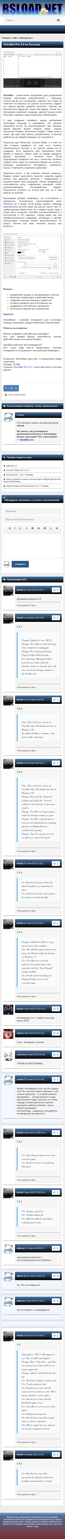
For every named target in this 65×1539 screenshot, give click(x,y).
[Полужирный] (9, 528)
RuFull (20, 590)
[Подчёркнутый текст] (20, 528)
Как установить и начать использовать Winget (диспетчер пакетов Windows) (32, 480)
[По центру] (39, 528)
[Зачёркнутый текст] (26, 528)
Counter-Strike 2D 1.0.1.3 (17, 470)
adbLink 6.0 (11, 466)
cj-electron (22, 1054)
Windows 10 (10, 203)
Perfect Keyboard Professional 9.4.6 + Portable (27, 486)
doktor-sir (21, 1276)
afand (19, 1033)
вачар (19, 1009)
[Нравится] (16, 388)
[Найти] (58, 20)
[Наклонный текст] (14, 528)
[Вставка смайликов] (51, 528)
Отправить (20, 564)
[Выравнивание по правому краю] (45, 528)
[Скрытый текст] (57, 528)
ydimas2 (21, 1248)
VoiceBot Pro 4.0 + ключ (27, 367)
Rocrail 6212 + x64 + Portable (19, 475)
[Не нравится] (6, 388)
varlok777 (21, 1079)
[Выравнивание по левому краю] (33, 528)
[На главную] (32, 7)
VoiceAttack (10, 319)
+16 (11, 388)
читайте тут (27, 439)
